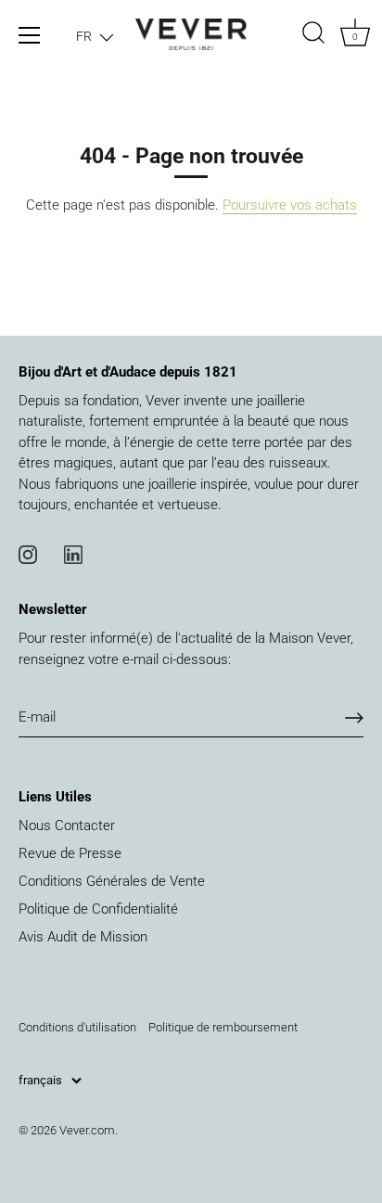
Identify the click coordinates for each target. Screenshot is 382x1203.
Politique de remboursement (223, 1027)
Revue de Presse (70, 853)
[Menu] (29, 35)
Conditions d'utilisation (77, 1027)
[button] (94, 36)
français (40, 1080)
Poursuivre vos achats (290, 205)
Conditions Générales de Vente (112, 881)
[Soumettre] (354, 718)
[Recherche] (313, 35)
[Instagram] (28, 553)
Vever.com (87, 1130)
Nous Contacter (67, 825)
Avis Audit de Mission (83, 936)
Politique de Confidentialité (98, 909)
